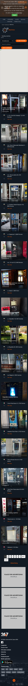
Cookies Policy (18, 12)
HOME (4, 19)
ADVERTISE (9, 21)
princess (8, 672)
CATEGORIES (10, 19)
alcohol (14, 672)
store (3, 669)
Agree (14, 15)
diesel (11, 669)
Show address (7, 48)
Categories (7, 24)
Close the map (21, 41)
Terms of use (4, 647)
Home (3, 24)
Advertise (3, 652)
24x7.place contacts (6, 650)
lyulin (3, 675)
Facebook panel (5, 656)
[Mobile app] (7, 662)
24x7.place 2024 (14, 639)
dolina (20, 669)
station (15, 669)
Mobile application (5, 659)
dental (3, 672)
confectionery (21, 672)
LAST (6, 560)
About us (3, 654)
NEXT (23, 556)
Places (17, 19)
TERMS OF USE (17, 21)
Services (23, 19)
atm (7, 669)
